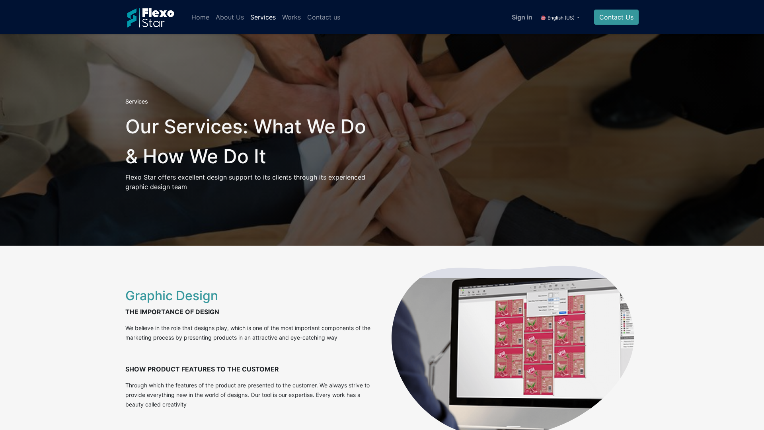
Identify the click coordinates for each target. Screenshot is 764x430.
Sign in (522, 17)
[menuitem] (200, 17)
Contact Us (616, 17)
